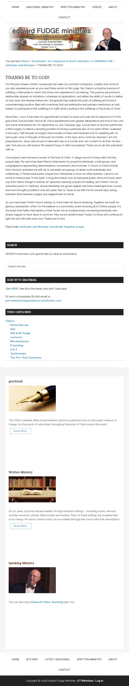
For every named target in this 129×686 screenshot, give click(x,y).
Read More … (21, 525)
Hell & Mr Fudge (20, 333)
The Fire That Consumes (26, 357)
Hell (12, 329)
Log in (99, 680)
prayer (80, 226)
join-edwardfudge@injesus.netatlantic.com (34, 300)
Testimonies (18, 353)
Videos (10, 320)
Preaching (16, 345)
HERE (15, 288)
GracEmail (56, 226)
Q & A (13, 349)
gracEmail (16, 381)
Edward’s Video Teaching (47, 602)
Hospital (69, 226)
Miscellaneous (19, 341)
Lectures (16, 337)
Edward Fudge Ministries (64, 39)
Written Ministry (20, 472)
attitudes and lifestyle (34, 226)
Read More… (21, 430)
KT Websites (85, 680)
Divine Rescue (19, 325)
